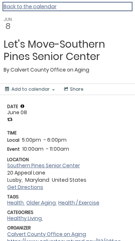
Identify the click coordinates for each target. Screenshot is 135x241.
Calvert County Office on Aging (46, 234)
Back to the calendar (30, 6)
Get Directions (25, 187)
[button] (22, 106)
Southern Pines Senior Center (43, 165)
